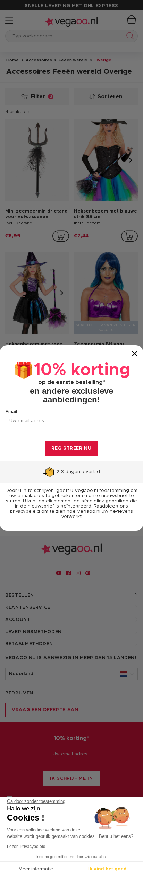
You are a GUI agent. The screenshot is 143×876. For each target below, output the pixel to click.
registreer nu (71, 448)
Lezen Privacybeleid (26, 846)
